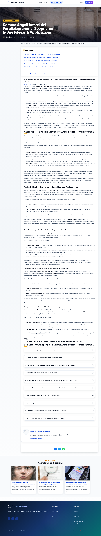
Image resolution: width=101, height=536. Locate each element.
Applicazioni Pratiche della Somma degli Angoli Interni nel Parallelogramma (41, 57)
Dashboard (54, 514)
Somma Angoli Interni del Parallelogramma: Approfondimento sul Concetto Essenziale (77, 483)
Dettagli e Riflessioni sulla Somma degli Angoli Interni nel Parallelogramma (41, 66)
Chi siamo (76, 511)
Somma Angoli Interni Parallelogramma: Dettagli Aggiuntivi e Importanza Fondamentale (49, 484)
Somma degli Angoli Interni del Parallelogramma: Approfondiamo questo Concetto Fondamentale (23, 484)
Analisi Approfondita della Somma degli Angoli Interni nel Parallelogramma (41, 54)
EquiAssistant (55, 511)
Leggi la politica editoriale (36, 438)
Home (22, 43)
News (40, 2)
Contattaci (76, 509)
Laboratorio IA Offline (56, 2)
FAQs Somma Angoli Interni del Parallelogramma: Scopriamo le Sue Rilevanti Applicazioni (44, 69)
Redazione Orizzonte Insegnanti (40, 431)
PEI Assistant (55, 509)
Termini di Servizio (78, 521)
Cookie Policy (77, 524)
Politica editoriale (78, 514)
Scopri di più (27, 84)
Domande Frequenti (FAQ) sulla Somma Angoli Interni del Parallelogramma (41, 73)
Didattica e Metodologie (11, 20)
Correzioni (76, 516)
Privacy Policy (77, 519)
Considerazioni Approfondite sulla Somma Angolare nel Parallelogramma (40, 60)
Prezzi (46, 2)
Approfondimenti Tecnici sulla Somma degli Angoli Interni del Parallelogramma (42, 63)
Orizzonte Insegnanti (10, 37)
